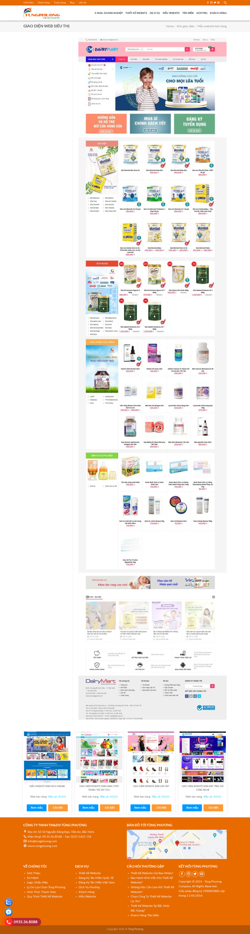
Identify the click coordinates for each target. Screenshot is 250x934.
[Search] (225, 2)
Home (170, 26)
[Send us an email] (218, 2)
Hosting (202, 13)
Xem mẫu (37, 807)
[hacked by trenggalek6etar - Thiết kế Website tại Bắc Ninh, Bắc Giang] (41, 13)
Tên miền (188, 13)
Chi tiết (58, 807)
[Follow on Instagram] (211, 2)
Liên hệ (82, 3)
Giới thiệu (28, 3)
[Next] (226, 773)
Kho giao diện (185, 26)
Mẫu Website (171, 13)
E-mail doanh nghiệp (109, 13)
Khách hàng (44, 3)
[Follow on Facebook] (208, 2)
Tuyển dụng (60, 3)
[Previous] (23, 773)
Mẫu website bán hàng (212, 26)
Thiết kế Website (136, 13)
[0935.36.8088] (9, 923)
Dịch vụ (155, 13)
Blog (72, 3)
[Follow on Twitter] (215, 2)
